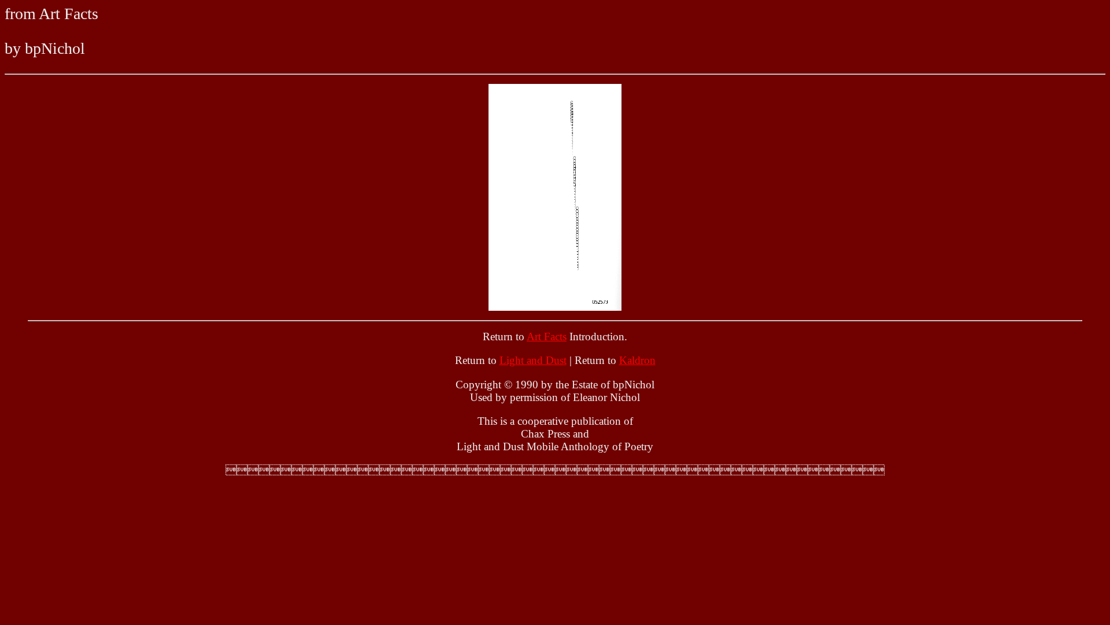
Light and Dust (533, 360)
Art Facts (547, 336)
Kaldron (637, 360)
